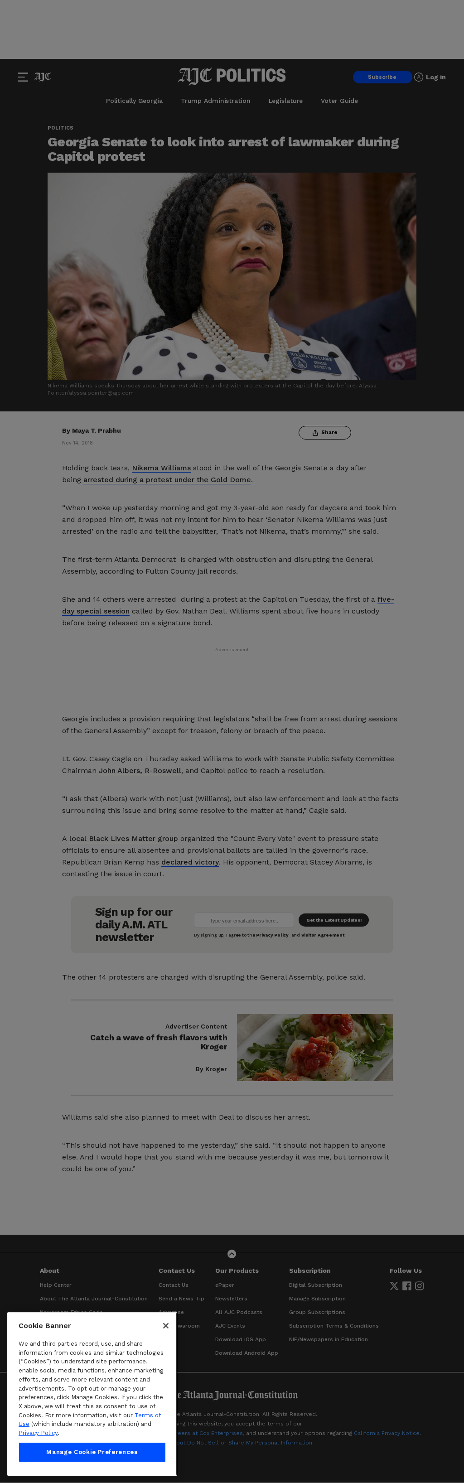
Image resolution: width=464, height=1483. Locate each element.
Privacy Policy (38, 1433)
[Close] (166, 1326)
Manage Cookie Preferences (92, 1452)
